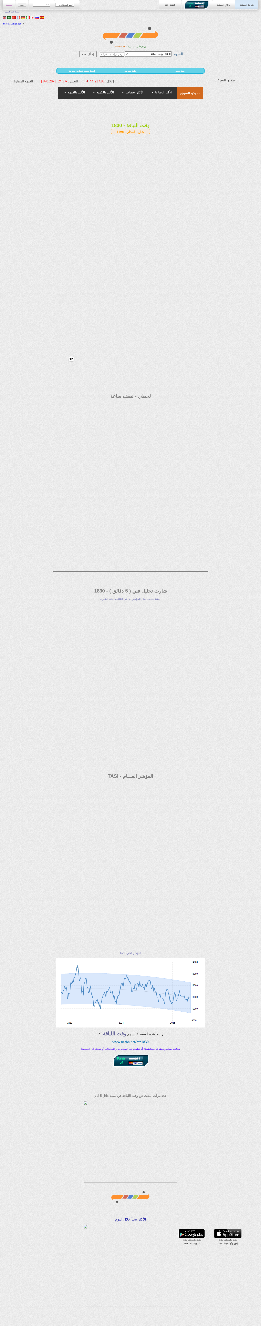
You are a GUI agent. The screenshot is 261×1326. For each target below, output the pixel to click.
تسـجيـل (9, 5)
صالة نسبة (247, 4)
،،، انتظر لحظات (146, 73)
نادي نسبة (223, 4)
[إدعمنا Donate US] (197, 8)
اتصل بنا (170, 4)
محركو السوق (190, 93)
